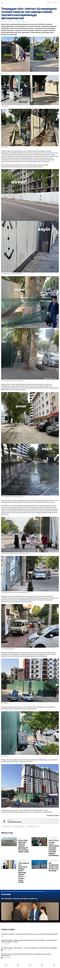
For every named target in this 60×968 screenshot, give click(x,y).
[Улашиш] (58, 2)
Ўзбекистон (4, 21)
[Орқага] (2, 2)
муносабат (51, 154)
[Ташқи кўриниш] (55, 2)
